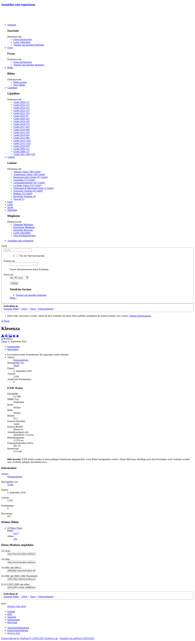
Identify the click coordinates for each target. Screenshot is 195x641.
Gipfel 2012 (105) (22, 140)
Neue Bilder (19, 85)
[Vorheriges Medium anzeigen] (14, 336)
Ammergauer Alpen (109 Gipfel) (29, 174)
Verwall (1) (18, 199)
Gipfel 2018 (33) (21, 124)
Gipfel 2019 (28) (21, 121)
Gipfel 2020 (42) (21, 118)
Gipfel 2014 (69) (21, 135)
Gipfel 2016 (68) (21, 129)
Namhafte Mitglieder (23, 224)
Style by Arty (13, 633)
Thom (4, 341)
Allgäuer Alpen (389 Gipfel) (27, 171)
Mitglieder (12, 210)
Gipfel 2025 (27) (21, 105)
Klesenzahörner (20, 360)
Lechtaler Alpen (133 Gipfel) (27, 185)
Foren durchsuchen (22, 39)
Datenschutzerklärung (17, 630)
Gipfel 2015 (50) (21, 132)
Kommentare (13, 346)
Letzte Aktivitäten (21, 42)
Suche (10, 207)
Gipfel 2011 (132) (22, 143)
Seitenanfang (13, 619)
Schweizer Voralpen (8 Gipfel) (28, 191)
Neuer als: (8, 274)
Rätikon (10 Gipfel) (22, 193)
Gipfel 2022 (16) (21, 113)
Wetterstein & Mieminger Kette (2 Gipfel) (33, 188)
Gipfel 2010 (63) (21, 146)
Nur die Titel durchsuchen (31, 256)
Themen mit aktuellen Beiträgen (28, 45)
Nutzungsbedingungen (18, 627)
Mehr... (13, 298)
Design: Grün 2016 (16, 606)
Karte (10, 202)
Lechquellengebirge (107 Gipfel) (29, 182)
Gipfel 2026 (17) (21, 102)
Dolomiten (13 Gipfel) (24, 180)
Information (13, 349)
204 (15, 539)
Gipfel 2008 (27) (21, 151)
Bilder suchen (20, 82)
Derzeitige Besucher (23, 230)
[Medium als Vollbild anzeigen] (6, 336)
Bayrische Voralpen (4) (24, 196)
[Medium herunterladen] (2, 336)
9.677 (16, 533)
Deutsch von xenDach (77, 638)
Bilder (10, 67)
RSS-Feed (12, 622)
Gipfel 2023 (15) (21, 110)
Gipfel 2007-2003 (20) (24, 154)
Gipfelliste (12, 87)
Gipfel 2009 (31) (21, 149)
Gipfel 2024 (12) (21, 107)
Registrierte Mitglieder (24, 227)
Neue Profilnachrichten (24, 235)
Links (10, 204)
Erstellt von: (9, 261)
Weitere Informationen (140, 316)
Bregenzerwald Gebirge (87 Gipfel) (30, 177)
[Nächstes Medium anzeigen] (17, 336)
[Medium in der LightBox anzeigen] (10, 336)
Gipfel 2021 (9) (20, 116)
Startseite (11, 24)
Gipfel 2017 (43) (21, 127)
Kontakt (11, 611)
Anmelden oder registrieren (18, 4)
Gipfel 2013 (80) (21, 138)
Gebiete (11, 157)
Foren (10, 47)
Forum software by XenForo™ (29, 638)
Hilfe (9, 614)
